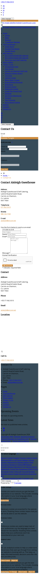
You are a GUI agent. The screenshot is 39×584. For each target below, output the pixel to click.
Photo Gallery (8, 62)
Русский (25, 472)
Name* (5, 234)
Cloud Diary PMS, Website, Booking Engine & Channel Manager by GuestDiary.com (17, 438)
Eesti (10, 460)
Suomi (19, 460)
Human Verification (9, 255)
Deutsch (4, 458)
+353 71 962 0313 (7, 2)
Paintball (8, 93)
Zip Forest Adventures (13, 96)
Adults (3, 151)
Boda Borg (9, 84)
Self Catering (8, 53)
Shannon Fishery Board (13, 73)
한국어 (35, 469)
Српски (10, 474)
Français (23, 458)
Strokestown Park (11, 67)
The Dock (8, 76)
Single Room (9, 47)
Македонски (12, 462)
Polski (11, 472)
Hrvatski (4, 467)
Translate (17, 483)
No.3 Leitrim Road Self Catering (16, 58)
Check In (4, 146)
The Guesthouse (9, 44)
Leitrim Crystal (10, 78)
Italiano (29, 458)
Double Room (10, 51)
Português (5, 472)
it (3, 15)
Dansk (34, 458)
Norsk (34, 467)
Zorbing (8, 98)
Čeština (20, 465)
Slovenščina (23, 474)
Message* (6, 253)
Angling (6, 105)
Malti (31, 462)
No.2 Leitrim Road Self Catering (16, 55)
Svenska (4, 474)
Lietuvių (31, 460)
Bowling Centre (10, 87)
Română (31, 472)
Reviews (8, 40)
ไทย (17, 469)
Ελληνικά (4, 460)
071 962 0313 (6, 207)
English (10, 458)
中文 (2, 476)
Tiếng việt (18, 472)
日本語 (30, 469)
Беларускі (13, 465)
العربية (14, 460)
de (4, 6)
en (4, 8)
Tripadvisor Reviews (12, 42)
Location (6, 107)
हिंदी (24, 465)
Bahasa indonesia (14, 467)
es (3, 10)
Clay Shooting (10, 100)
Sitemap (33, 439)
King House (9, 69)
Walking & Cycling (11, 89)
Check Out (4, 149)
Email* (4, 236)
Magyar (29, 465)
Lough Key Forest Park (13, 91)
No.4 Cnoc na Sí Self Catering (15, 60)
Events (7, 35)
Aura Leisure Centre (12, 102)
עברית (23, 467)
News (7, 38)
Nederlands (5, 469)
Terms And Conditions (20, 441)
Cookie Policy (6, 441)
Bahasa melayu (23, 462)
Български (5, 465)
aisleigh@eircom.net (8, 221)
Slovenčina (32, 474)
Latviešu (4, 462)
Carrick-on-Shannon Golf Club (16, 71)
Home (5, 33)
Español (16, 458)
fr (3, 12)
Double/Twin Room (12, 49)
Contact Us (7, 109)
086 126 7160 (6, 214)
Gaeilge (25, 460)
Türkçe (12, 469)
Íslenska (29, 467)
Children (4, 160)
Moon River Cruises (12, 80)
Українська (23, 469)
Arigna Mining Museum (13, 82)
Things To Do (8, 64)
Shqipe (15, 474)
